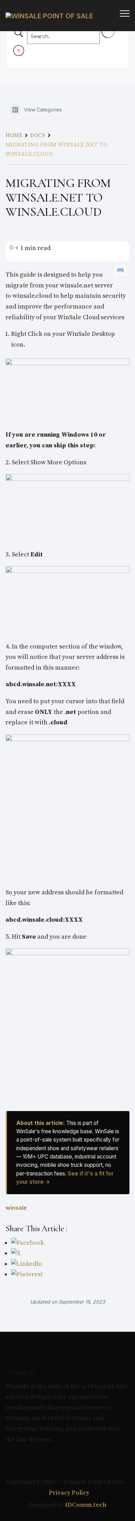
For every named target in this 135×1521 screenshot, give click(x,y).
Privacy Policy (68, 1493)
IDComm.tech (86, 1505)
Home (14, 135)
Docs (37, 135)
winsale (16, 1207)
